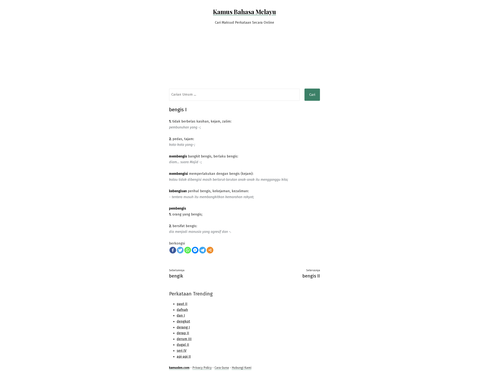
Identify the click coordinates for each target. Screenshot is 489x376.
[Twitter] (180, 250)
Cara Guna (222, 368)
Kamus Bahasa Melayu (244, 11)
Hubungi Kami (241, 368)
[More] (210, 250)
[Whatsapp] (187, 250)
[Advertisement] (244, 60)
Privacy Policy (202, 368)
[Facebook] (172, 250)
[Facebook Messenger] (195, 250)
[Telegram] (202, 250)
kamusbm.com (179, 368)
